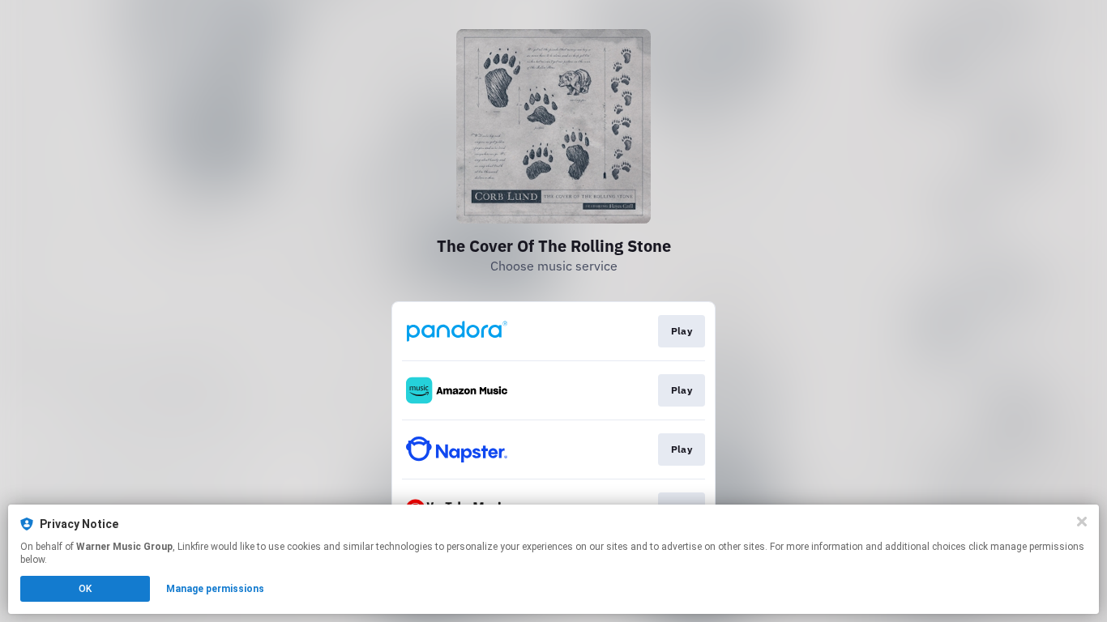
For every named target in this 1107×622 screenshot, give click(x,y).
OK (85, 588)
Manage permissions (215, 588)
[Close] (1082, 522)
